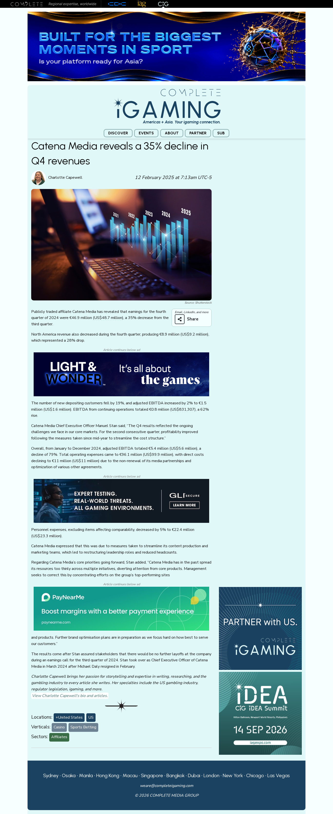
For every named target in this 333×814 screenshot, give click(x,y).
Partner (197, 133)
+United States (69, 717)
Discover (118, 133)
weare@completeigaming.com (166, 785)
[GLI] (121, 500)
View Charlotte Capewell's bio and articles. (70, 695)
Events (146, 133)
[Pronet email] (166, 46)
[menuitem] (118, 133)
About (172, 133)
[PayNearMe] (121, 608)
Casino (59, 727)
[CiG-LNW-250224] (121, 374)
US (91, 717)
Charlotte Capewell (65, 177)
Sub (221, 133)
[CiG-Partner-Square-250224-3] (260, 628)
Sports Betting (83, 727)
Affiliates (59, 737)
